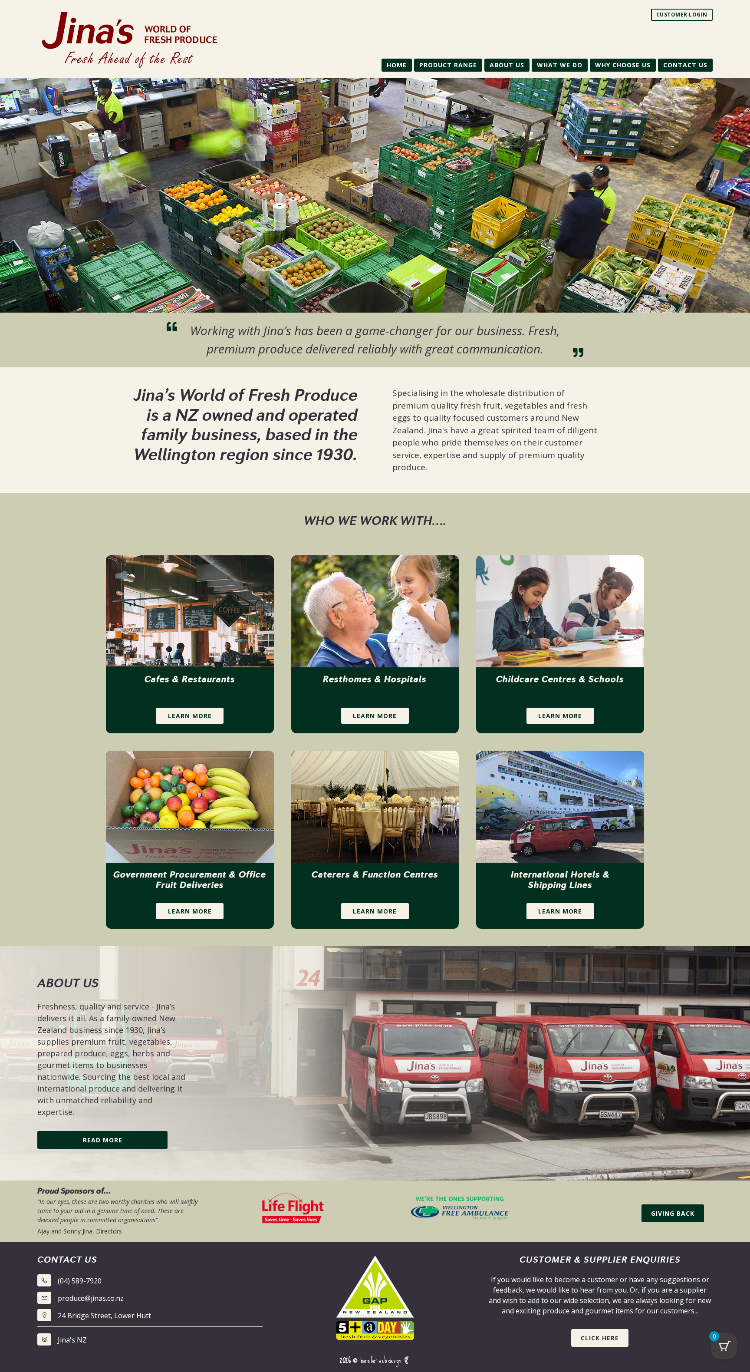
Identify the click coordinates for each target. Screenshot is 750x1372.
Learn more (190, 716)
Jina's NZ (72, 1340)
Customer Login (681, 14)
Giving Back (672, 1213)
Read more (102, 1140)
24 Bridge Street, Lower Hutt (104, 1315)
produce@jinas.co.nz (91, 1298)
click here (600, 1338)
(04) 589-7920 (80, 1281)
